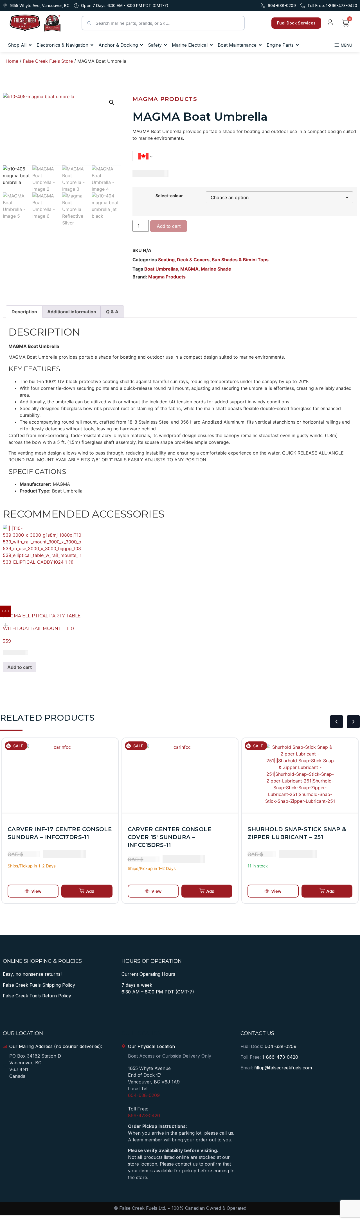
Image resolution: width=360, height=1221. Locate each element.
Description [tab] (24, 311)
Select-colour (169, 196)
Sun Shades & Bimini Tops (240, 259)
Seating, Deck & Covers (184, 259)
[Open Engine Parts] (297, 45)
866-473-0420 (144, 1115)
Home (12, 61)
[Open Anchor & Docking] (141, 45)
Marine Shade (216, 269)
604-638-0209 (144, 1095)
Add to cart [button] (19, 667)
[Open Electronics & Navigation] (92, 45)
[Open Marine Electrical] (211, 45)
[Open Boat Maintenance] (260, 45)
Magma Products (164, 99)
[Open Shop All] (30, 45)
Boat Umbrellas (161, 269)
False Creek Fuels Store (48, 61)
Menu (346, 45)
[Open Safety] (165, 45)
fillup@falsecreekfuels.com (283, 1068)
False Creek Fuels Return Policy (37, 996)
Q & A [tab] (112, 311)
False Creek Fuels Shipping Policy (39, 985)
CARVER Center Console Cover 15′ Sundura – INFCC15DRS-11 (170, 837)
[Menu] (336, 45)
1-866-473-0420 (280, 1057)
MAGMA (189, 269)
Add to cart (169, 226)
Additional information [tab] (71, 311)
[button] (112, 102)
